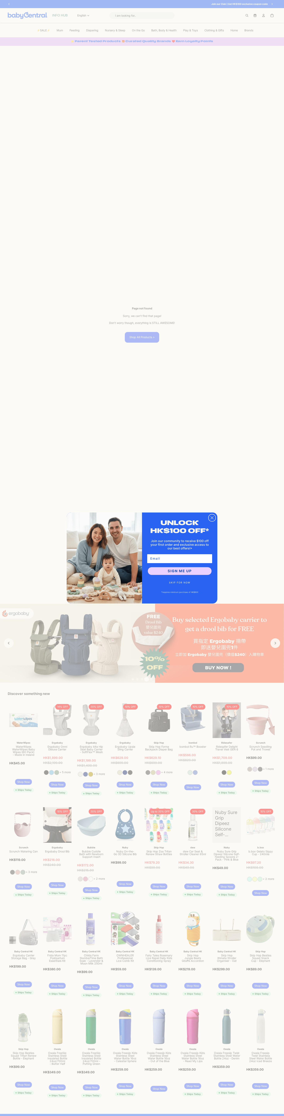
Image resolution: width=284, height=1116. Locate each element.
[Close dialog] (212, 517)
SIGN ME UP (180, 571)
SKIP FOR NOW (179, 582)
